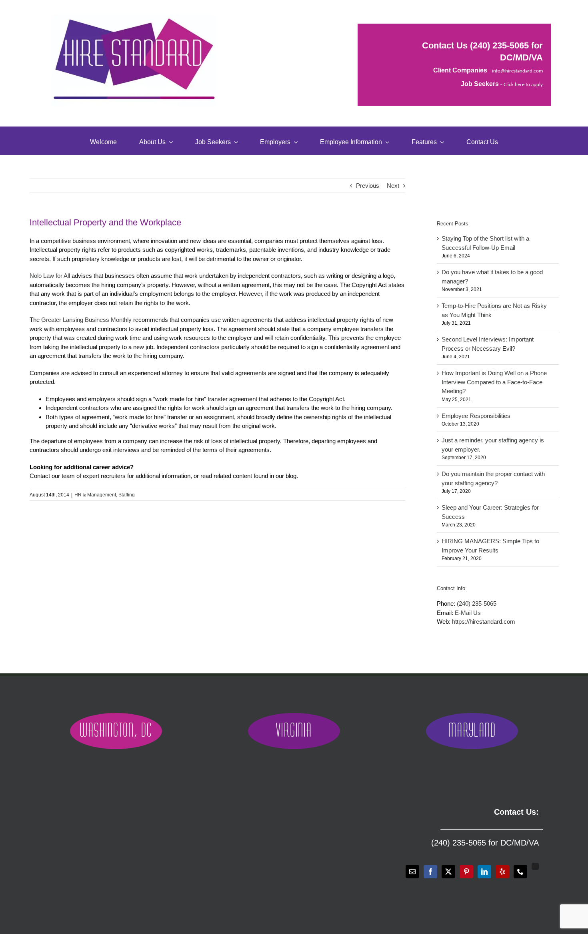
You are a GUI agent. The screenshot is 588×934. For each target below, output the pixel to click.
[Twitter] (448, 871)
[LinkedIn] (484, 871)
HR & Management (95, 495)
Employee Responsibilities (476, 415)
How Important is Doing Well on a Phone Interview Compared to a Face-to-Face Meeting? (494, 382)
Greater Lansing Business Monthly (86, 319)
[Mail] (412, 871)
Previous (367, 185)
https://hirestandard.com (483, 621)
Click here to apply (523, 84)
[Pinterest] (466, 871)
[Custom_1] (535, 866)
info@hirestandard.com (517, 71)
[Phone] (520, 871)
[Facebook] (430, 871)
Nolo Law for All (50, 275)
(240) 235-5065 (499, 45)
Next (393, 185)
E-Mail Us (468, 612)
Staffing (126, 495)
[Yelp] (502, 871)
